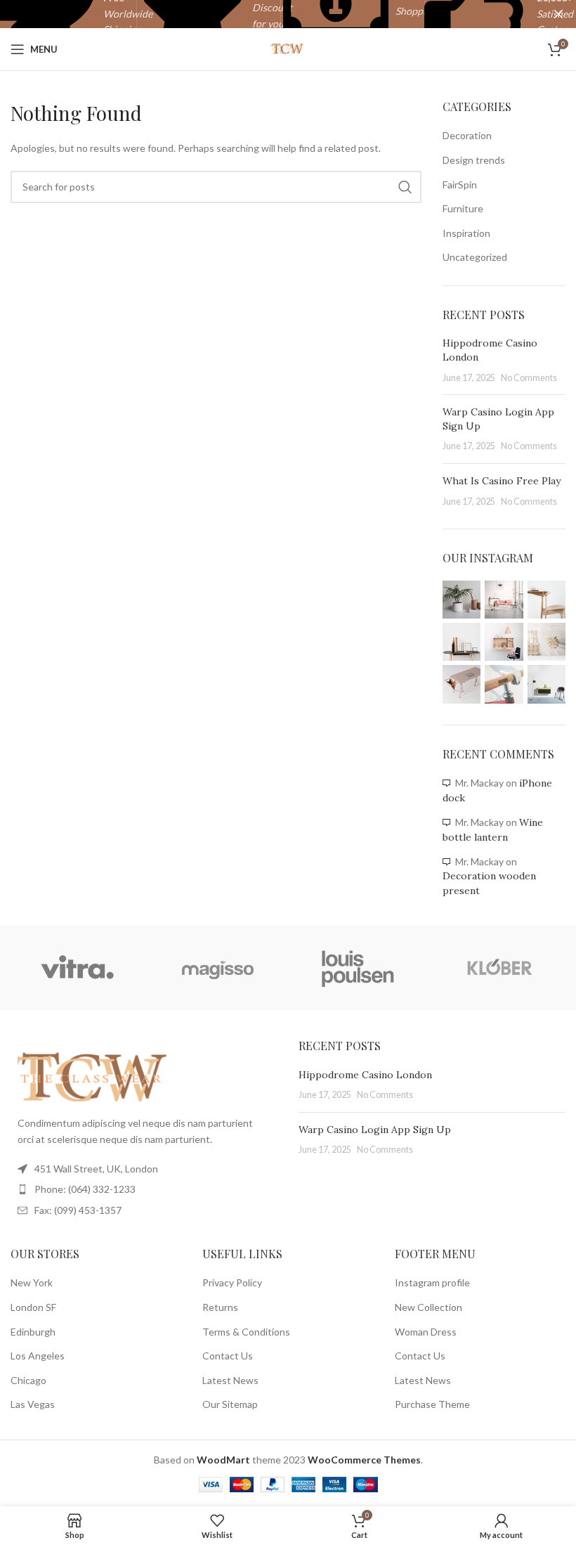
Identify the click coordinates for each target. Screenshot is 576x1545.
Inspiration (466, 233)
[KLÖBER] (498, 968)
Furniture (463, 208)
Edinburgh (33, 1332)
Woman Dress (426, 1332)
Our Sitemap (230, 1404)
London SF (33, 1307)
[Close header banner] (558, 14)
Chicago (28, 1380)
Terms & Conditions (246, 1332)
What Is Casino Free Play (502, 480)
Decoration (467, 135)
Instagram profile (432, 1282)
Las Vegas (33, 1404)
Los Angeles (38, 1356)
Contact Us (227, 1356)
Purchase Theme (432, 1404)
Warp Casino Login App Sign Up (375, 1129)
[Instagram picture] (461, 600)
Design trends (474, 160)
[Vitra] (77, 968)
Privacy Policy (232, 1282)
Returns (220, 1307)
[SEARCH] (405, 187)
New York (32, 1282)
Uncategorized (475, 257)
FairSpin (460, 184)
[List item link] (144, 1189)
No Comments (529, 378)
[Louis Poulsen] (358, 968)
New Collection (428, 1307)
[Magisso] (218, 968)
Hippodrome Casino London (365, 1074)
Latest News (230, 1380)
